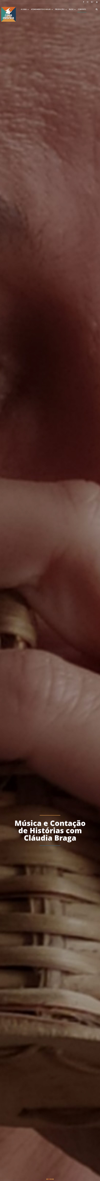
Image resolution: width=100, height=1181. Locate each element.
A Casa (24, 9)
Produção (60, 9)
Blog (71, 9)
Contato (82, 9)
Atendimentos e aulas (41, 9)
